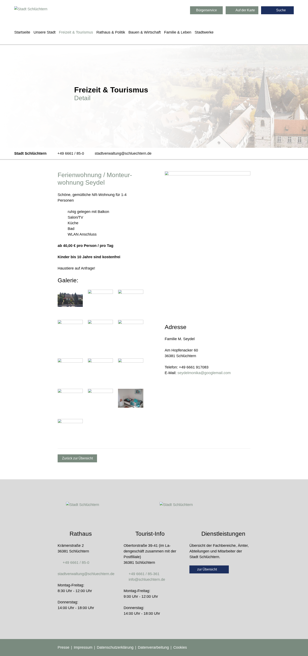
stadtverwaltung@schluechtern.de (123, 153)
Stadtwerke (204, 32)
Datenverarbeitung (153, 647)
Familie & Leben (177, 32)
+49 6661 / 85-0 (70, 153)
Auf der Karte (245, 10)
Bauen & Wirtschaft (144, 32)
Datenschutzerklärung (115, 647)
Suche (280, 10)
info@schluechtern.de (147, 579)
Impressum (83, 647)
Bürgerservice (206, 10)
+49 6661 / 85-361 (144, 574)
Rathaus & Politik (110, 32)
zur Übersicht (207, 569)
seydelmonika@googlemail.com (204, 373)
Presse (63, 647)
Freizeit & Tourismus (76, 32)
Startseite (22, 32)
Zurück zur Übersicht (77, 458)
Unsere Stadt (45, 32)
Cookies (180, 647)
